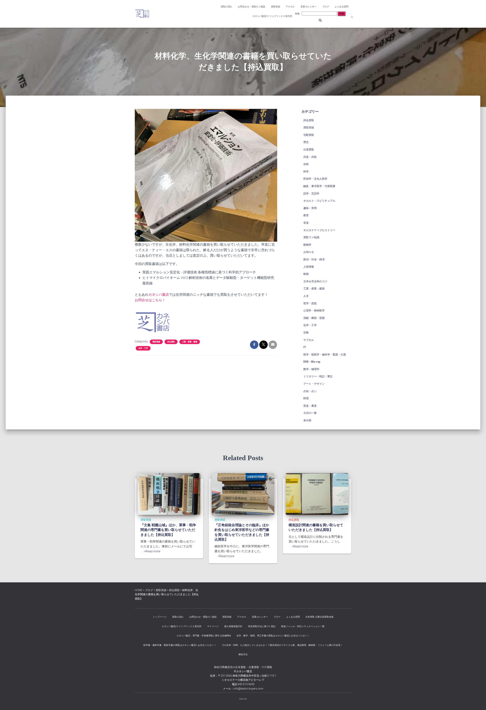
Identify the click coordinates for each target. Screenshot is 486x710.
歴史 (306, 142)
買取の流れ (226, 6)
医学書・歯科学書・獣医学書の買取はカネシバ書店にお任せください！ (179, 645)
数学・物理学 (311, 369)
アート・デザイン (314, 383)
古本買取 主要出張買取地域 (319, 617)
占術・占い (310, 391)
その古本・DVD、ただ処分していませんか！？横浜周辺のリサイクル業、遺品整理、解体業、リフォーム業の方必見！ (282, 645)
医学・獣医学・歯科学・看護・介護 (324, 354)
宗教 (306, 332)
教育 (306, 215)
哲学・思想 (310, 303)
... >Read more (150, 551)
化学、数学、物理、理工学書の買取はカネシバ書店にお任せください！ (273, 635)
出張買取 (308, 149)
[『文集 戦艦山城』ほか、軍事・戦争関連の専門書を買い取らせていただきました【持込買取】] (169, 493)
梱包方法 (243, 654)
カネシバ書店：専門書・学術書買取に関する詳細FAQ (204, 635)
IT (304, 347)
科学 (306, 171)
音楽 (306, 222)
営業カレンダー (308, 6)
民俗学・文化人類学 (315, 178)
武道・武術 (310, 156)
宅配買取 (308, 134)
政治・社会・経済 (314, 259)
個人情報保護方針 (233, 626)
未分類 (307, 420)
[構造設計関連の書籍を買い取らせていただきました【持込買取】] (317, 493)
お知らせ (308, 251)
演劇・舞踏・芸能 (314, 317)
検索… (298, 13)
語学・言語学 (311, 193)
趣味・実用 (310, 208)
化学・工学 (143, 348)
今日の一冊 (310, 412)
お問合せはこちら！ (150, 300)
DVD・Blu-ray (311, 361)
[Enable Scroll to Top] (478, 702)
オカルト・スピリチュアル (319, 200)
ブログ (325, 6)
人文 (306, 295)
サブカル (308, 339)
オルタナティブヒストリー (319, 230)
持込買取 (171, 342)
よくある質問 (341, 6)
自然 (306, 164)
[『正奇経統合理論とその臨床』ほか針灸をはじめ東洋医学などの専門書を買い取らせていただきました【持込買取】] (243, 493)
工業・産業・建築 (189, 342)
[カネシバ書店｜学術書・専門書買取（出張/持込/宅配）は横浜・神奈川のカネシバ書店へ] (142, 14)
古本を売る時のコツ (315, 281)
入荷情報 (308, 266)
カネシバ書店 (158, 294)
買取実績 (275, 6)
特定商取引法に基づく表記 (261, 626)
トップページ (159, 617)
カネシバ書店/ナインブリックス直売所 (272, 16)
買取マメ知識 (311, 237)
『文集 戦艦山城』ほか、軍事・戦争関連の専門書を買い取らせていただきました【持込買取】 (168, 529)
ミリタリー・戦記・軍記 (318, 376)
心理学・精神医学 (314, 310)
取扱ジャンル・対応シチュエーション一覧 (302, 626)
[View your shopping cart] (348, 14)
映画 (306, 273)
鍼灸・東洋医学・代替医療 (319, 186)
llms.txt (243, 698)
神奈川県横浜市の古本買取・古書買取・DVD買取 (243, 667)
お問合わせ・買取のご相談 (251, 6)
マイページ (213, 626)
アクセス (290, 6)
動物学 (307, 244)
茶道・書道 (310, 405)
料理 (306, 398)
